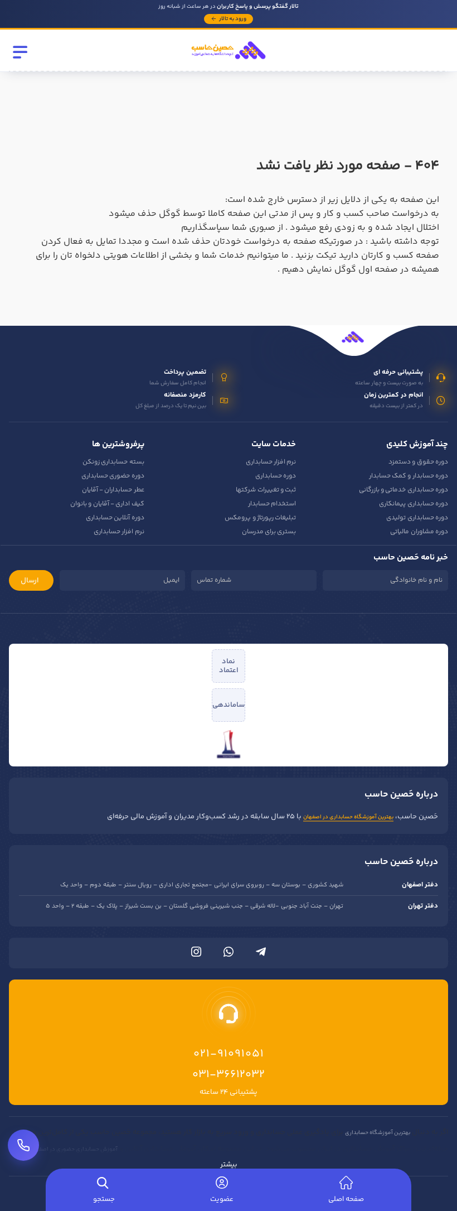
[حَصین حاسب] (228, 63)
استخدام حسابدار (272, 504)
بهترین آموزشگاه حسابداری (377, 1132)
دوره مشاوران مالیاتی (419, 532)
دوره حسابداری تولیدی (417, 518)
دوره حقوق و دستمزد (418, 462)
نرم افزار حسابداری (271, 462)
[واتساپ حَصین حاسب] (228, 954)
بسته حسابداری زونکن (113, 462)
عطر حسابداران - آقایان (113, 490)
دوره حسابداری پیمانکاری (413, 504)
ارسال (30, 580)
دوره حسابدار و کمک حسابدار (408, 476)
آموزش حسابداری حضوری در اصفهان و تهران (65, 1149)
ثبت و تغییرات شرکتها (266, 490)
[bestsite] (228, 744)
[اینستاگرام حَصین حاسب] (196, 954)
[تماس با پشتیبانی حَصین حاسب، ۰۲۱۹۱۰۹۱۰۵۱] (23, 1145)
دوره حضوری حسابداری (112, 476)
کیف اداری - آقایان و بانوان (107, 504)
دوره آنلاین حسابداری (115, 518)
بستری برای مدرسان (269, 532)
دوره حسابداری (275, 476)
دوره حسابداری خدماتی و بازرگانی (403, 490)
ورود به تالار (232, 19)
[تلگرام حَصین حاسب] (261, 954)
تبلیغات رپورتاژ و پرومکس (260, 518)
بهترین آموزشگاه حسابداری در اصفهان (348, 817)
